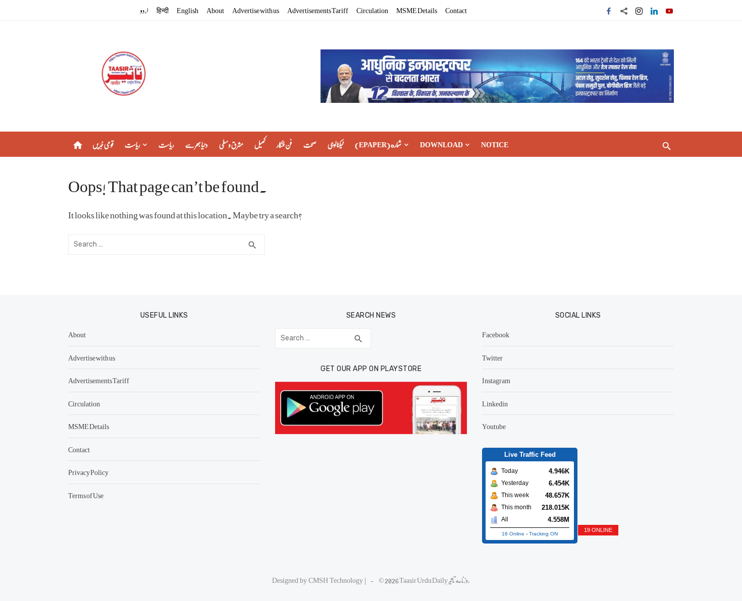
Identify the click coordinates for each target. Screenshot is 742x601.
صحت (309, 144)
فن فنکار (284, 144)
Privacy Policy (88, 471)
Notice (494, 144)
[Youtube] (669, 10)
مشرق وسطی (231, 144)
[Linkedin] (654, 10)
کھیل (260, 144)
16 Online (513, 533)
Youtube (494, 426)
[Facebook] (608, 10)
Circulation (372, 10)
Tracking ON (543, 533)
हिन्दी (162, 10)
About (215, 10)
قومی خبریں (103, 144)
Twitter (492, 357)
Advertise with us (255, 10)
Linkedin (495, 403)
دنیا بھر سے (196, 144)
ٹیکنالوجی (336, 144)
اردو (144, 10)
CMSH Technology (336, 579)
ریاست (132, 144)
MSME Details (416, 10)
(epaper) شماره (378, 144)
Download (441, 144)
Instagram (496, 380)
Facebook (495, 334)
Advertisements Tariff (317, 10)
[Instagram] (639, 10)
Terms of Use (85, 495)
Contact (456, 10)
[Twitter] (623, 10)
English (187, 10)
